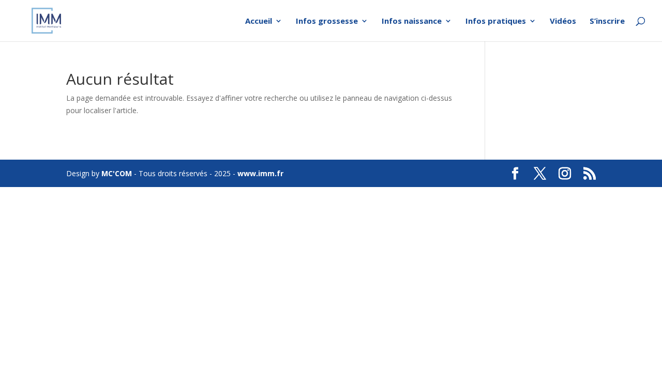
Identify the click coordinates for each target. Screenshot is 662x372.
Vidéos (563, 21)
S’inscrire (607, 21)
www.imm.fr (260, 173)
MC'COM (116, 173)
